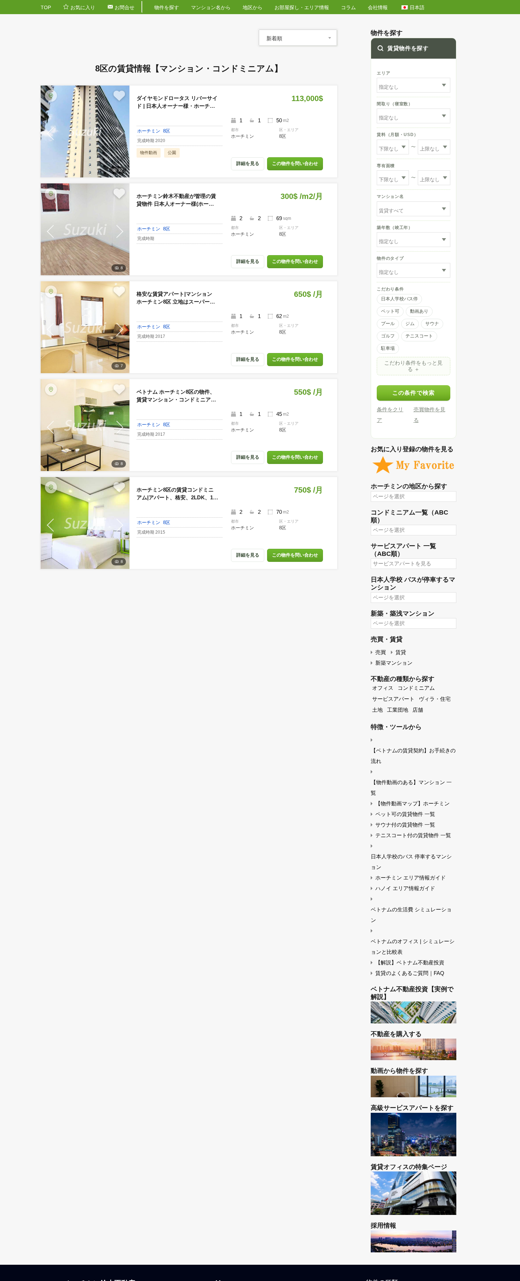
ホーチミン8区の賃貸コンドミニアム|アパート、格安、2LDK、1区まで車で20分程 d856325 (177, 494)
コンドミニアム (416, 688)
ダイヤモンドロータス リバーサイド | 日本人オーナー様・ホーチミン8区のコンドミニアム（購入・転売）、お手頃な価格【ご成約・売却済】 (177, 102)
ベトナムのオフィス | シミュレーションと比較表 (413, 946)
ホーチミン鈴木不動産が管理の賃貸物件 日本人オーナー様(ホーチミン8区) (176, 200)
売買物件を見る (429, 414)
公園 (172, 152)
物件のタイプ (390, 258)
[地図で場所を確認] (51, 96)
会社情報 (378, 7)
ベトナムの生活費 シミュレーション (411, 914)
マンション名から (211, 7)
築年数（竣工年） (395, 227)
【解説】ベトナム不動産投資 (409, 962)
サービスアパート (393, 699)
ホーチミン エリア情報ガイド (410, 878)
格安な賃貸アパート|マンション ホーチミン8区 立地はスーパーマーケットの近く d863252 (176, 298)
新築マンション (393, 663)
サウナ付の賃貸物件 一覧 (405, 825)
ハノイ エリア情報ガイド (405, 888)
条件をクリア (390, 414)
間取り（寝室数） (395, 103)
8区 (166, 131)
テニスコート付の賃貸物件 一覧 (413, 835)
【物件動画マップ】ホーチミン (412, 803)
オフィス (382, 688)
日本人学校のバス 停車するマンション (411, 861)
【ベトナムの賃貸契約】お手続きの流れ (413, 755)
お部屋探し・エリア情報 (302, 7)
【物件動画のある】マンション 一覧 (411, 787)
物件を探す (166, 7)
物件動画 (148, 152)
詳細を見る (247, 163)
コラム (348, 7)
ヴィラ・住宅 (435, 699)
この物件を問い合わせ (295, 163)
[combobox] (298, 38)
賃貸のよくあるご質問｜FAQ (409, 973)
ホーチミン (148, 131)
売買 (380, 652)
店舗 (417, 710)
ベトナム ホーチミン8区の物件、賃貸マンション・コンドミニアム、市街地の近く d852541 (176, 396)
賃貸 (400, 652)
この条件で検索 (413, 393)
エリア (383, 73)
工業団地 (397, 710)
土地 (377, 710)
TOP (46, 7)
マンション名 (390, 196)
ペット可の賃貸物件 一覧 (405, 814)
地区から (252, 7)
